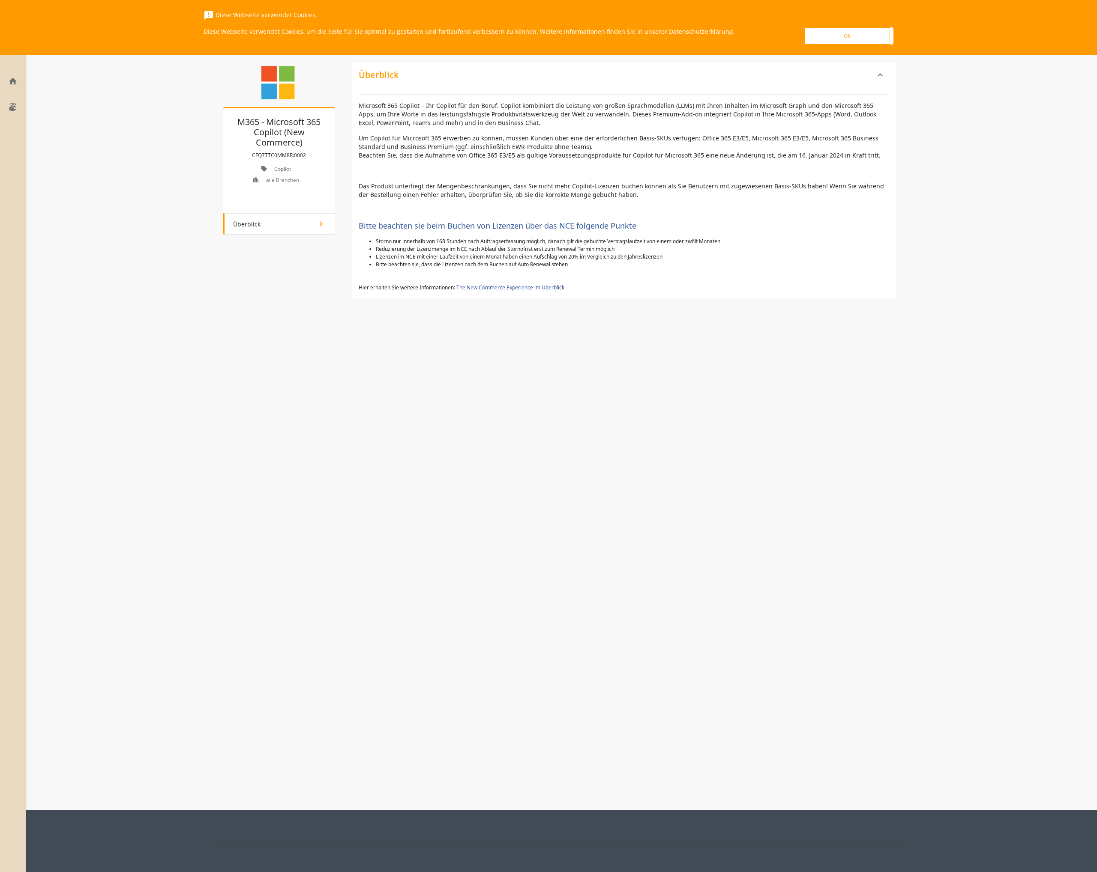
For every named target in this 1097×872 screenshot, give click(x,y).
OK (847, 35)
